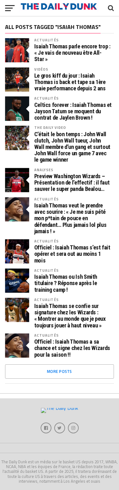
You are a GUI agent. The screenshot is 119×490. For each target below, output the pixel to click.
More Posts (59, 371)
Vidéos (41, 69)
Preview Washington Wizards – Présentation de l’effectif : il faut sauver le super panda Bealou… (72, 182)
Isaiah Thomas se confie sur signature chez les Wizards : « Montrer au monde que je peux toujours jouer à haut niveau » (70, 316)
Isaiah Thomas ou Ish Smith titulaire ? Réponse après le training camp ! (65, 283)
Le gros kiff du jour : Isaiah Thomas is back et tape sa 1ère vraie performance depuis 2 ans (70, 82)
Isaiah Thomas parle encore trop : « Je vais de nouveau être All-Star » (72, 52)
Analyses (44, 169)
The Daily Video (50, 127)
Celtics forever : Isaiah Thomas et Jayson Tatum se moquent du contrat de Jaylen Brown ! (73, 111)
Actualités (46, 40)
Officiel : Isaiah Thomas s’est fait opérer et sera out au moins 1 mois (72, 253)
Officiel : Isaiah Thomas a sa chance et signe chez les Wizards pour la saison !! (72, 348)
